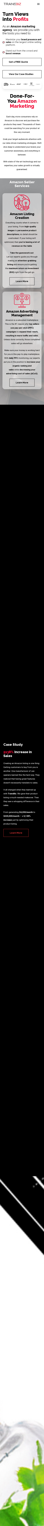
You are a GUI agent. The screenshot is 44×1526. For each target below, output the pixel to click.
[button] (38, 4)
